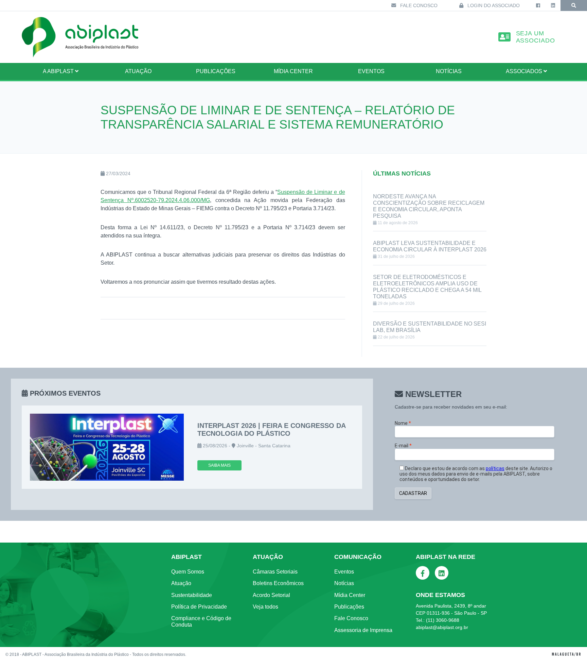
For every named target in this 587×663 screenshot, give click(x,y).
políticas (495, 468)
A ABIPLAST (59, 71)
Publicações (215, 71)
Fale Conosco (418, 5)
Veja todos (265, 607)
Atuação (181, 583)
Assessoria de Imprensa (363, 630)
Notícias (449, 71)
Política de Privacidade (199, 607)
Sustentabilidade (191, 595)
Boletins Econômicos (278, 583)
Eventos (371, 71)
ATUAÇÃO (138, 71)
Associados (525, 71)
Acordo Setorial (271, 595)
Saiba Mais (219, 465)
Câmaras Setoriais (275, 572)
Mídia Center (293, 71)
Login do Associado (493, 5)
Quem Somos (187, 572)
